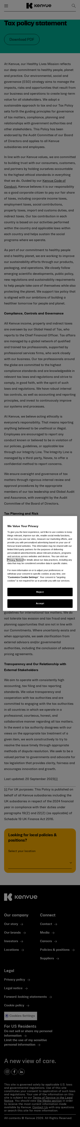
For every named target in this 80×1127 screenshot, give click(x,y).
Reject (40, 591)
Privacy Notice (15, 560)
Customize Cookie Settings (23, 577)
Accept (40, 603)
